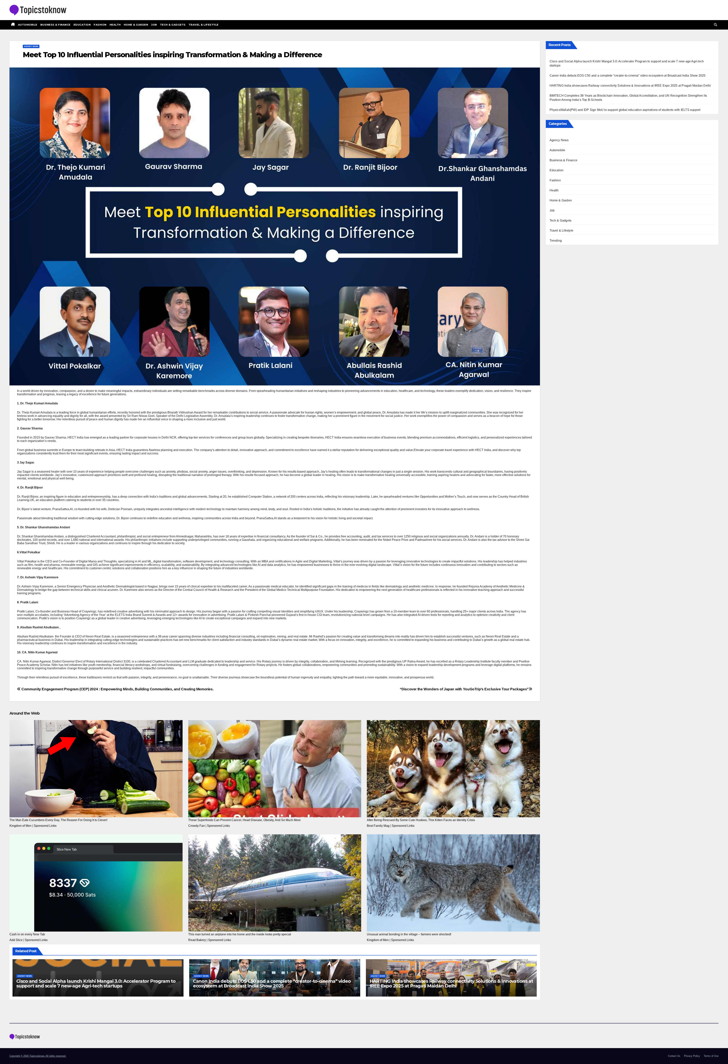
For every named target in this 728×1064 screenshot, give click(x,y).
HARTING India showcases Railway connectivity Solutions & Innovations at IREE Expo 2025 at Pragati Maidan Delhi (451, 983)
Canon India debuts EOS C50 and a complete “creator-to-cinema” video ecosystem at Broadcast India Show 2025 (272, 983)
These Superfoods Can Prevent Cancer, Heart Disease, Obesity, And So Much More (244, 820)
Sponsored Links (45, 825)
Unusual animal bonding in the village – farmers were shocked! (409, 934)
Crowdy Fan (196, 825)
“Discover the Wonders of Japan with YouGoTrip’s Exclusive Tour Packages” (464, 689)
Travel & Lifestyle (204, 24)
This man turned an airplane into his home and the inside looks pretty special (239, 934)
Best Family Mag (378, 825)
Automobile (27, 24)
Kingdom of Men (20, 825)
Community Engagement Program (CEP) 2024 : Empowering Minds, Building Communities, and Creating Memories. (117, 689)
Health (115, 24)
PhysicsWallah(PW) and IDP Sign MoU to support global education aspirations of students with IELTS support (625, 109)
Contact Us (674, 1056)
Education (82, 24)
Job (154, 24)
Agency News (31, 46)
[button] (715, 24)
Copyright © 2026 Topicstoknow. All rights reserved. (37, 1056)
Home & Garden (136, 24)
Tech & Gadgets (173, 24)
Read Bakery (197, 940)
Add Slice (16, 940)
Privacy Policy (692, 1056)
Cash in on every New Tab (27, 934)
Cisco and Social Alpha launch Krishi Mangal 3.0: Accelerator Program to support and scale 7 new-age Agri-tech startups (96, 983)
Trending (556, 240)
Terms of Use (711, 1056)
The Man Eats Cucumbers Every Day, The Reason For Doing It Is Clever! (58, 820)
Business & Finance (55, 24)
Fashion (100, 24)
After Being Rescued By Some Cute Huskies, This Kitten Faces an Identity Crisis (421, 820)
